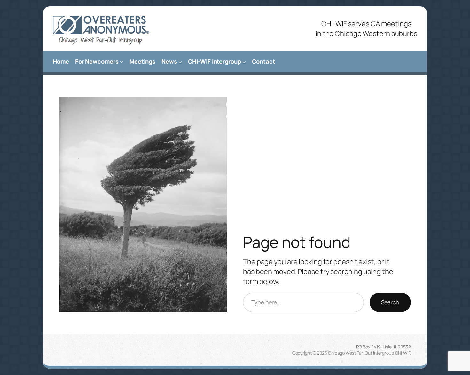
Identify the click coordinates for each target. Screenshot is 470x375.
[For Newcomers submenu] (121, 61)
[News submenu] (180, 61)
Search (390, 302)
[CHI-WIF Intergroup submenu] (244, 61)
